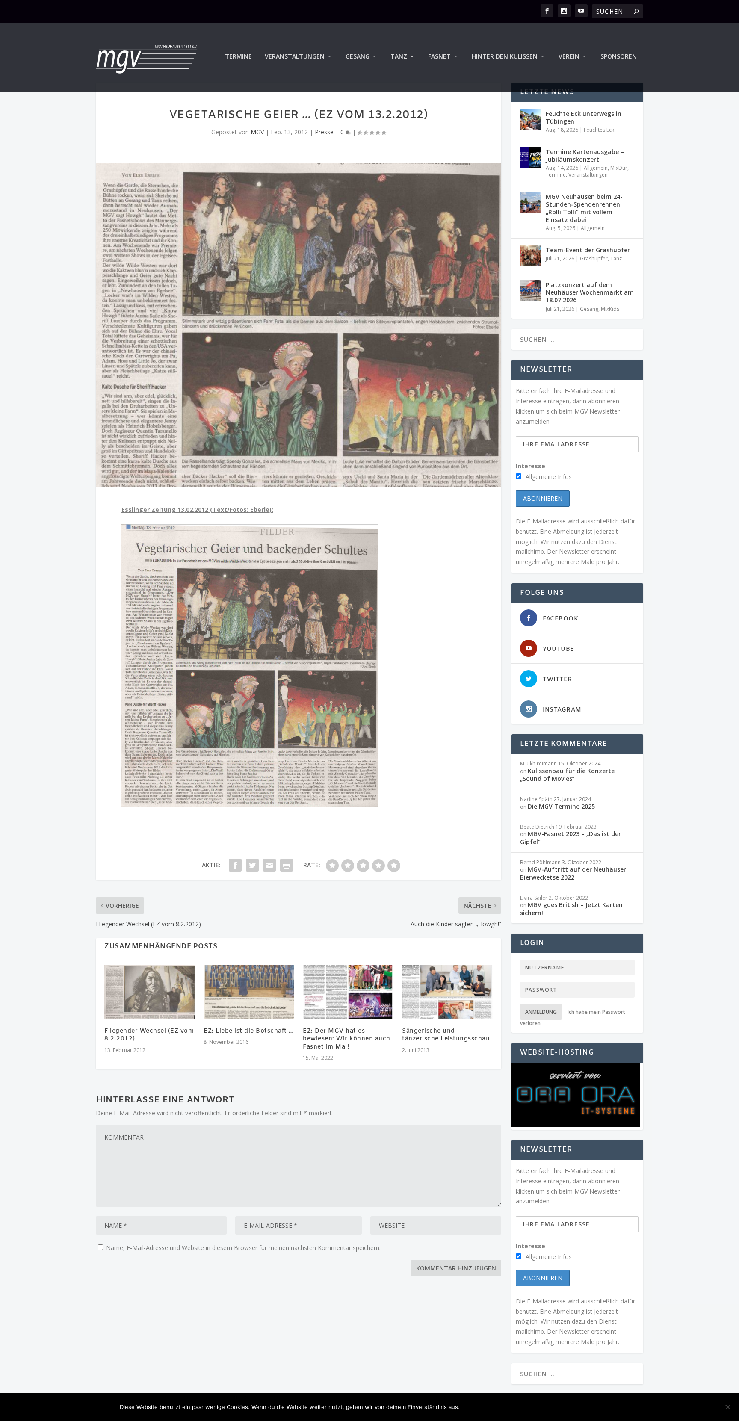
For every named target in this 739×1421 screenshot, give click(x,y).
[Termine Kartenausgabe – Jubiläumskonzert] (530, 157)
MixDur (618, 167)
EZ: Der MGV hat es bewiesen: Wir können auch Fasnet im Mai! (346, 1039)
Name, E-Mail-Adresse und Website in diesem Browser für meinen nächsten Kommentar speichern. (243, 1248)
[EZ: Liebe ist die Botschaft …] (249, 992)
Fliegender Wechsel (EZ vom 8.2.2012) (149, 1035)
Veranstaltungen (295, 56)
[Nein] (727, 1407)
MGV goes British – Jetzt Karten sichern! (571, 908)
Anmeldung (541, 1012)
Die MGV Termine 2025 (561, 806)
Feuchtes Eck (599, 129)
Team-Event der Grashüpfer (588, 250)
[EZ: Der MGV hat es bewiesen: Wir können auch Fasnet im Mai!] (348, 992)
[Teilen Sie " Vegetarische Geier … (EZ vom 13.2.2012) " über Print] (286, 865)
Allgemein (596, 167)
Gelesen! (482, 1406)
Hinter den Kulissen (505, 56)
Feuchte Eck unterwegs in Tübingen (583, 117)
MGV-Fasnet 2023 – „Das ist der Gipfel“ (570, 837)
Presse (324, 132)
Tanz (398, 56)
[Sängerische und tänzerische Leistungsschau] (447, 992)
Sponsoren (618, 56)
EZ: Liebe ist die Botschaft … (249, 1031)
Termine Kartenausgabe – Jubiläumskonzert (585, 155)
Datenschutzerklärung (577, 1406)
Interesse (530, 466)
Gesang (358, 56)
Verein (569, 56)
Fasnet (439, 56)
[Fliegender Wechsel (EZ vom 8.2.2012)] (149, 992)
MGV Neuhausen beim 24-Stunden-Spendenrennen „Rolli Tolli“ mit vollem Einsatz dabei (584, 208)
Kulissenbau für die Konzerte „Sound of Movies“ (567, 775)
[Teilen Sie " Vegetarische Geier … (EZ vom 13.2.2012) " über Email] (269, 865)
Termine (238, 56)
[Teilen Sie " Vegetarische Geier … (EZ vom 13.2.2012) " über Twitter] (252, 865)
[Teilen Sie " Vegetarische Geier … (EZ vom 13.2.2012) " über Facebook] (235, 865)
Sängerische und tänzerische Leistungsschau (446, 1035)
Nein (517, 1406)
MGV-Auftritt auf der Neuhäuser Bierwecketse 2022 (573, 873)
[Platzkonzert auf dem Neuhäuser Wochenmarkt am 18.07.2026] (530, 290)
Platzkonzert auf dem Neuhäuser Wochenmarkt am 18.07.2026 (590, 292)
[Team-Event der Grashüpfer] (530, 255)
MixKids (610, 309)
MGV (257, 132)
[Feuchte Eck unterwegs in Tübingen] (530, 119)
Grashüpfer (594, 258)
